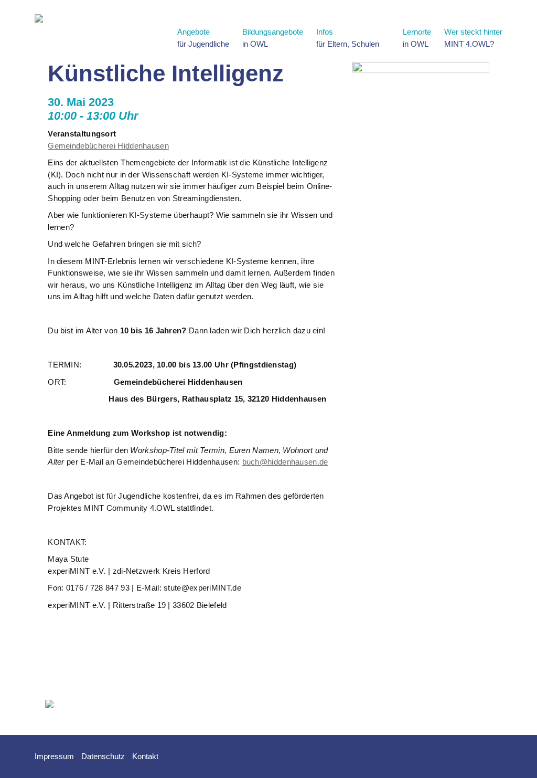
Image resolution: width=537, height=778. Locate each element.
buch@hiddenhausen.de (285, 461)
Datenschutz (103, 756)
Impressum (54, 756)
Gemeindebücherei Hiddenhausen (108, 145)
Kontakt (145, 756)
